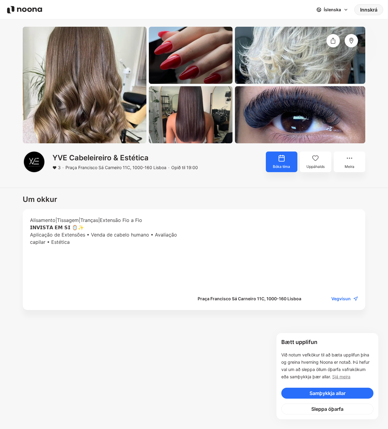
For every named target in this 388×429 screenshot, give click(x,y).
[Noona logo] (24, 9)
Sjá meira (341, 376)
